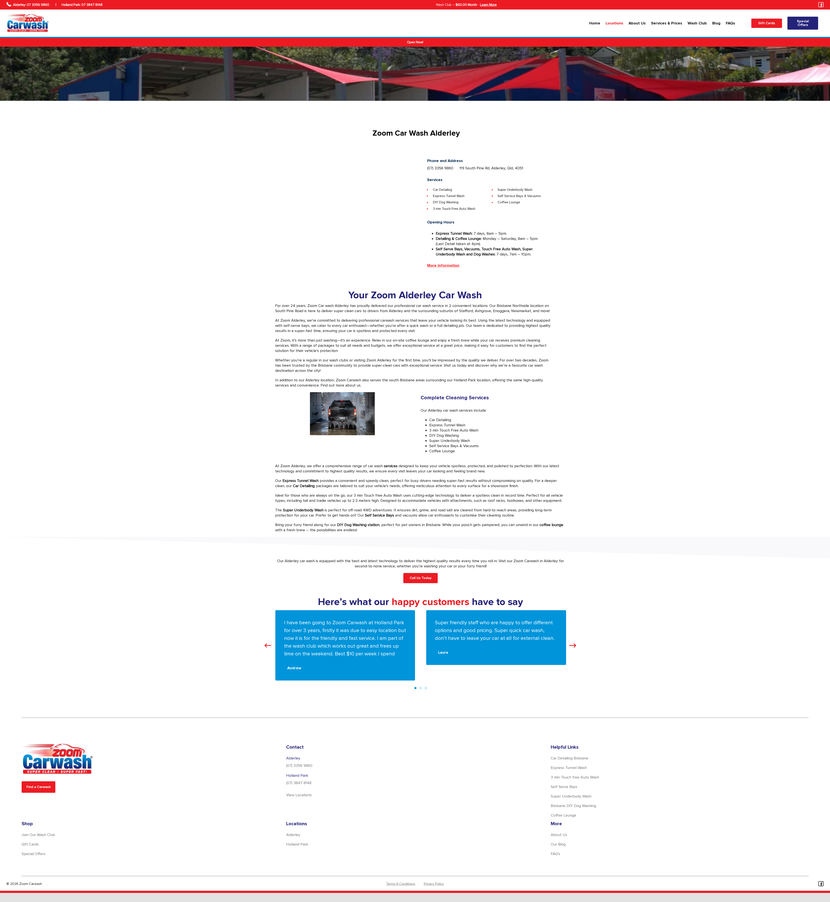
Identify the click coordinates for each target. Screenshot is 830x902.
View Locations (299, 795)
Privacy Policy (434, 884)
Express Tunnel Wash (569, 767)
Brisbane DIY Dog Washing (573, 805)
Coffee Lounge (563, 815)
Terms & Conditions (400, 884)
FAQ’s (555, 853)
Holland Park (297, 844)
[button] (415, 685)
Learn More (488, 5)
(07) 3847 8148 (298, 782)
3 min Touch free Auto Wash (575, 777)
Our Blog (558, 844)
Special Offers (33, 853)
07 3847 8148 (91, 5)
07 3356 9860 (38, 5)
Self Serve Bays (564, 786)
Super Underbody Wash (571, 796)
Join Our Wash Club (38, 834)
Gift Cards (30, 844)
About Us (559, 834)
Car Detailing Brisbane (569, 758)
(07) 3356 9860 (440, 168)
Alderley (293, 834)
